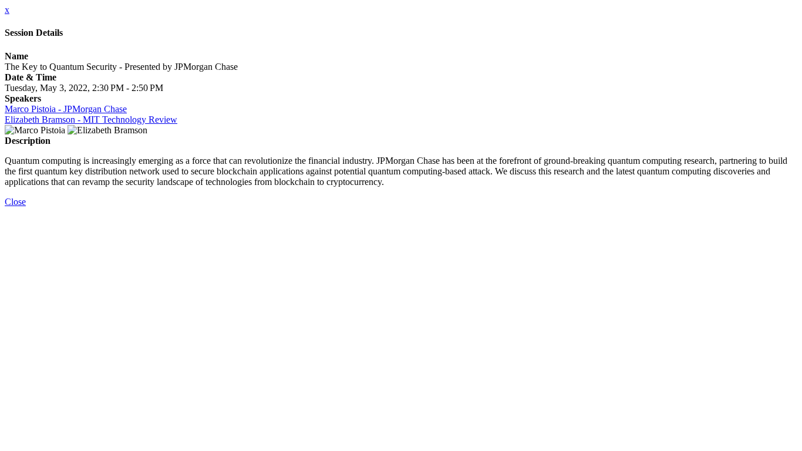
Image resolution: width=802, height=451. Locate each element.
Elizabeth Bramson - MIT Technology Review (91, 119)
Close (15, 202)
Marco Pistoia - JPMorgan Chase (66, 109)
